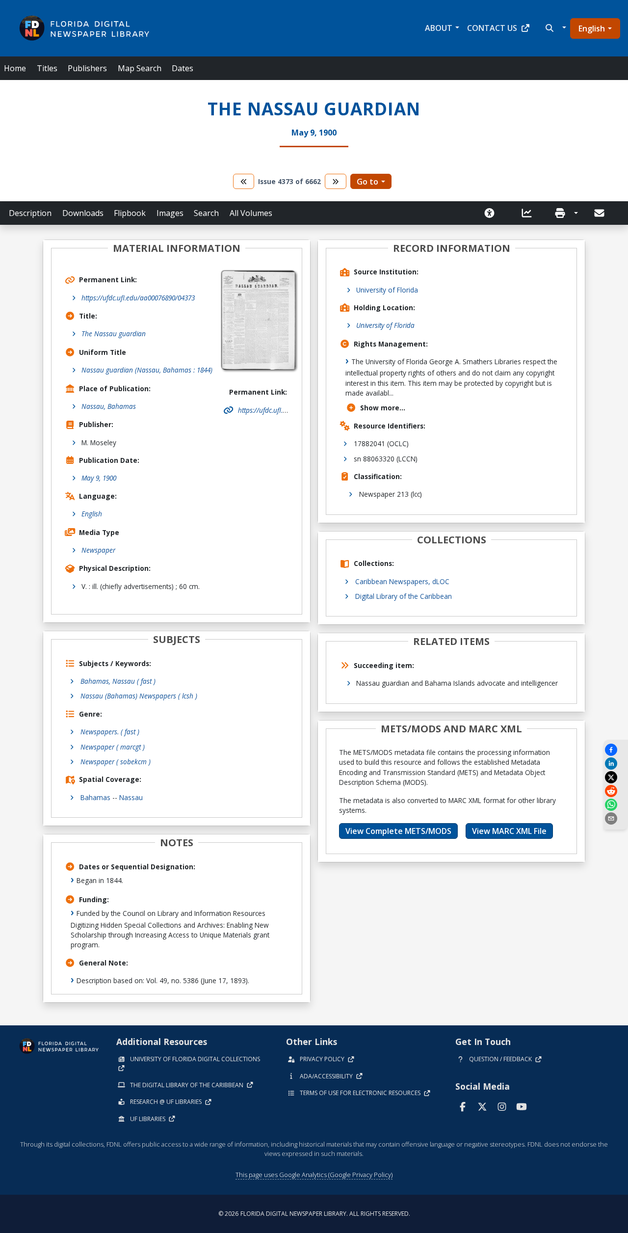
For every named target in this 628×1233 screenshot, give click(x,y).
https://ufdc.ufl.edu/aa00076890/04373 (138, 297)
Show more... (382, 407)
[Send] (600, 213)
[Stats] (530, 213)
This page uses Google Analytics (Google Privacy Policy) (314, 1174)
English (591, 28)
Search (206, 213)
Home (15, 68)
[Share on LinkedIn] (616, 763)
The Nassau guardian (113, 333)
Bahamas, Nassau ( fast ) (118, 681)
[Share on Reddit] (616, 791)
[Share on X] (616, 777)
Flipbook (130, 213)
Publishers (87, 68)
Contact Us (492, 28)
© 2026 (314, 1213)
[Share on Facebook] (616, 750)
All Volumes (251, 213)
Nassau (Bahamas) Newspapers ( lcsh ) (138, 695)
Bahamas (95, 797)
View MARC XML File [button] (509, 831)
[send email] (616, 818)
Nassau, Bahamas (108, 406)
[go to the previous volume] (244, 181)
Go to (367, 181)
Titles (47, 68)
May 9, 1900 (98, 477)
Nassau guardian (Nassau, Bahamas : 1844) (146, 370)
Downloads (83, 213)
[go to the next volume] (335, 181)
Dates (182, 68)
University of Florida (387, 290)
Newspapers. (109, 731)
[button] (554, 28)
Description (30, 213)
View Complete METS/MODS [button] (398, 831)
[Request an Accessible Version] (492, 213)
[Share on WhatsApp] (616, 805)
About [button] (438, 28)
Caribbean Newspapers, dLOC (402, 581)
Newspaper (98, 550)
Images (170, 213)
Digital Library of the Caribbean (403, 596)
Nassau (131, 797)
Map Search (139, 68)
